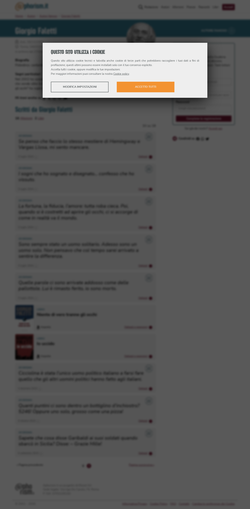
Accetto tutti (145, 87)
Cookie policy (121, 74)
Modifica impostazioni (80, 87)
